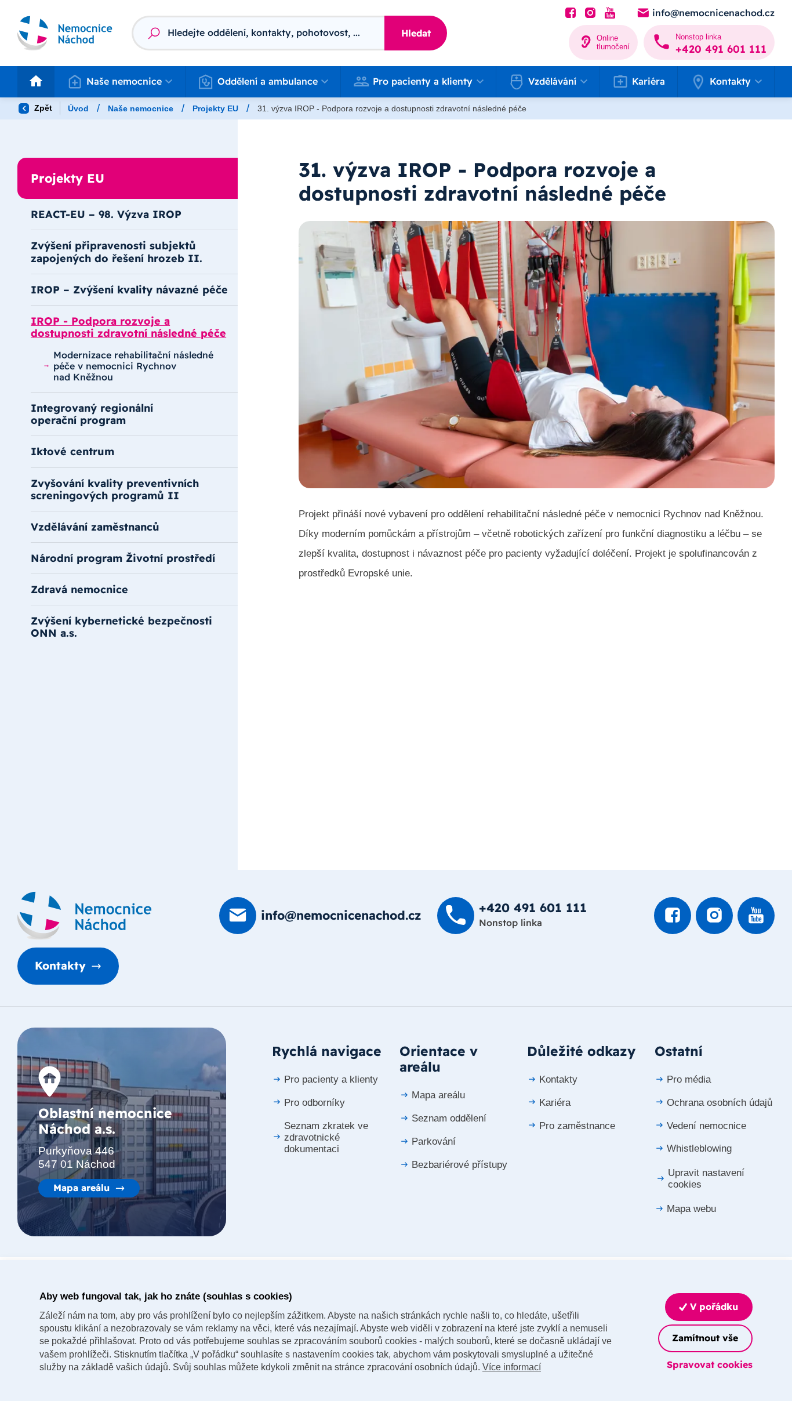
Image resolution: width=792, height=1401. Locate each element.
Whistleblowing (699, 1148)
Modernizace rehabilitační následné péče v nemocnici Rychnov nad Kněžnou (133, 366)
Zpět (42, 107)
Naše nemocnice (140, 108)
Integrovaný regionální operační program (92, 413)
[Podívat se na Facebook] (570, 13)
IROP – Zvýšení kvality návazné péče (129, 289)
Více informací (511, 1367)
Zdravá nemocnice (79, 589)
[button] (120, 81)
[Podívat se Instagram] (590, 13)
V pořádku (712, 1306)
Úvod (78, 108)
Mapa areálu (81, 1187)
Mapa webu (691, 1208)
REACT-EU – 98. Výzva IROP (106, 214)
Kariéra (648, 81)
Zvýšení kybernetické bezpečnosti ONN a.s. (121, 626)
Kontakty (60, 965)
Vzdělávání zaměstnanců (95, 526)
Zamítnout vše (705, 1338)
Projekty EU (215, 108)
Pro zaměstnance (577, 1125)
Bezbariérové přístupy (459, 1164)
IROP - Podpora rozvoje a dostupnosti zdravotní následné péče (128, 326)
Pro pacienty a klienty (331, 1079)
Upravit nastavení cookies (706, 1178)
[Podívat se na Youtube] (610, 13)
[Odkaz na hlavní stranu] (64, 33)
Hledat (416, 33)
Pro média (689, 1079)
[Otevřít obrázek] (537, 355)
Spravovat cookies (710, 1364)
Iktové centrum (72, 451)
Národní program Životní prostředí (123, 557)
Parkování (434, 1141)
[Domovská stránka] (84, 915)
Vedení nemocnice (706, 1125)
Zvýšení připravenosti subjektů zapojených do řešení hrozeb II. (116, 251)
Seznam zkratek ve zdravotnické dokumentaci (326, 1137)
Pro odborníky (314, 1102)
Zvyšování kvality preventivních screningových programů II (115, 489)
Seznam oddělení (449, 1118)
